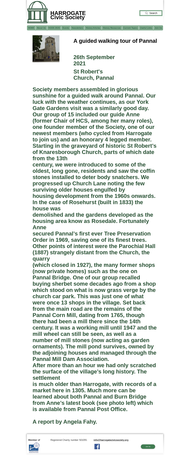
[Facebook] (97, 446)
